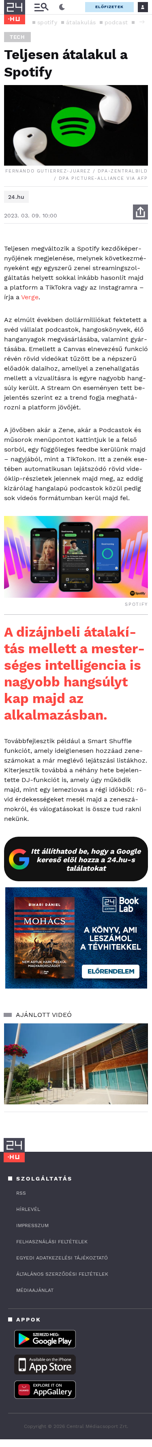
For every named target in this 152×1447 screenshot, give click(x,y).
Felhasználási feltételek (52, 1242)
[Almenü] (41, 7)
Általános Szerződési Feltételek (62, 1274)
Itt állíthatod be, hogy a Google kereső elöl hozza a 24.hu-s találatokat (86, 859)
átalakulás (81, 22)
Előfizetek (109, 6)
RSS (21, 1193)
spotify (47, 22)
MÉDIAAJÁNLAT (35, 1290)
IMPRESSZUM (32, 1225)
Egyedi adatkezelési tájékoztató (62, 1258)
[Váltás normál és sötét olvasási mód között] (62, 7)
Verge (30, 297)
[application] (76, 1063)
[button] (142, 21)
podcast (116, 22)
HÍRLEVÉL (28, 1209)
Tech (17, 37)
